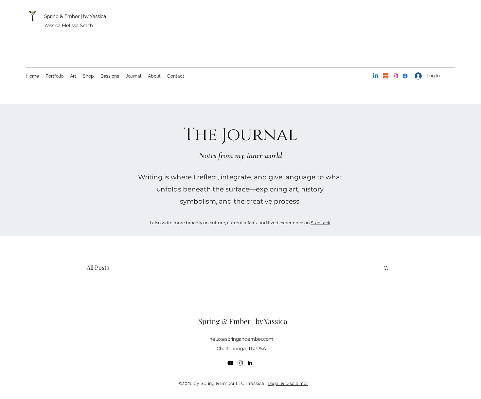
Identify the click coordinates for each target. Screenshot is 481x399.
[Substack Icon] (385, 76)
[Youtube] (230, 363)
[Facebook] (405, 76)
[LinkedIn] (375, 76)
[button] (386, 268)
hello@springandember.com (241, 339)
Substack (320, 222)
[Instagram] (395, 76)
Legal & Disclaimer (288, 383)
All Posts (98, 267)
